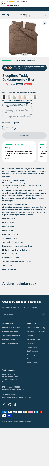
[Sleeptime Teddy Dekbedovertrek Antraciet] (4, 97)
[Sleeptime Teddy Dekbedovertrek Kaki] (35, 97)
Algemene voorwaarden (10, 343)
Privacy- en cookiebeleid (11, 328)
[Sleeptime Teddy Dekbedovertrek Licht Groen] (15, 97)
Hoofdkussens (32, 347)
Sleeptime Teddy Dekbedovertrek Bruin (22, 93)
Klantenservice (32, 363)
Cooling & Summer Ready (36, 328)
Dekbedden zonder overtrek (37, 331)
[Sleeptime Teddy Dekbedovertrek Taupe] (25, 97)
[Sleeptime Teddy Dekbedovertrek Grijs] (9, 97)
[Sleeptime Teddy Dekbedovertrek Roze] (20, 97)
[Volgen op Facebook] (3, 404)
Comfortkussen (32, 351)
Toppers (30, 335)
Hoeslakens (31, 343)
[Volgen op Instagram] (9, 404)
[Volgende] (46, 9)
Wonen (29, 359)
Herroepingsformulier (10, 339)
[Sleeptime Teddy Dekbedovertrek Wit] (30, 97)
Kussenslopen (32, 355)
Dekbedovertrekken (34, 339)
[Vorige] (2, 9)
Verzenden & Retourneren (11, 335)
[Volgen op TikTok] (15, 404)
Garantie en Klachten (10, 331)
